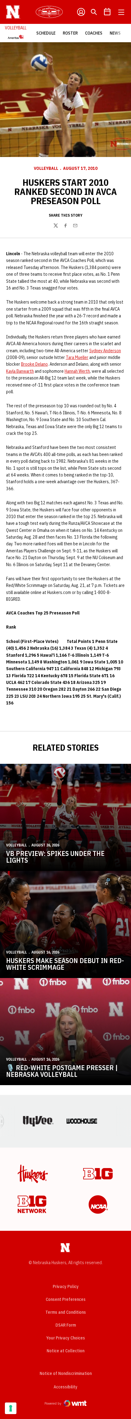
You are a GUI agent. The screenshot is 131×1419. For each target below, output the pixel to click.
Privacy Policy (66, 1286)
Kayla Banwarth (20, 371)
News (115, 33)
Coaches (93, 33)
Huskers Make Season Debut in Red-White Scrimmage (65, 964)
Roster (70, 33)
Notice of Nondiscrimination (66, 1373)
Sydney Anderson (105, 350)
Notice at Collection (65, 1351)
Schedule (45, 33)
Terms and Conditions (65, 1312)
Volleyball (46, 168)
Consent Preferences (66, 1299)
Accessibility (65, 1387)
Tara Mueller (77, 357)
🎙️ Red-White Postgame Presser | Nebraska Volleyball (62, 1071)
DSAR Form (65, 1325)
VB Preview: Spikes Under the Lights (55, 856)
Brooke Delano (34, 364)
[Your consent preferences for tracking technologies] (10, 1408)
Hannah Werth (77, 371)
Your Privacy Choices (65, 1338)
